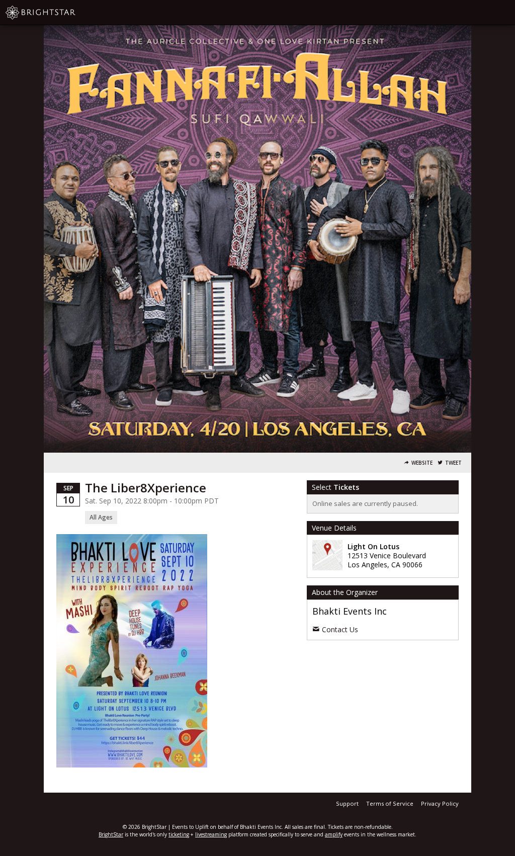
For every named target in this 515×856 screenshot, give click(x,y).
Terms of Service (389, 803)
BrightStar (111, 834)
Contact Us (340, 629)
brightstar (55, 12)
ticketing (178, 834)
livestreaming (211, 834)
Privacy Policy (440, 803)
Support (347, 803)
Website (422, 463)
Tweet (453, 463)
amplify (333, 834)
